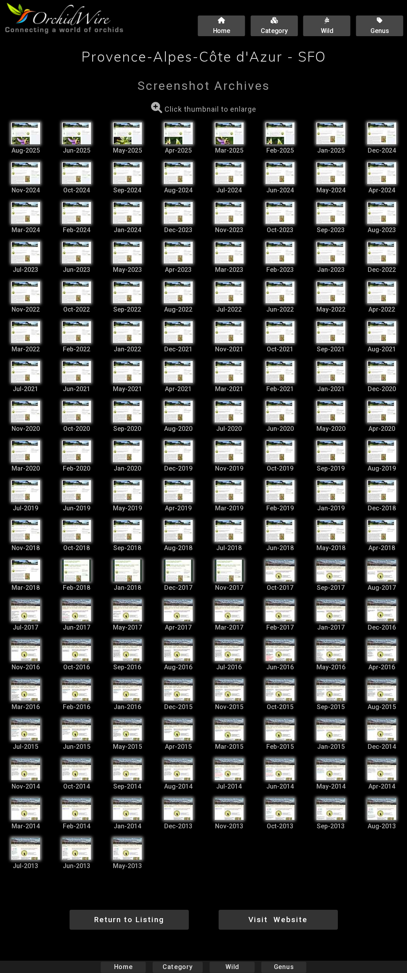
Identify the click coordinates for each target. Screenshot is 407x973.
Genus (284, 967)
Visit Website (278, 919)
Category (178, 967)
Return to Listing (129, 919)
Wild (232, 967)
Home (123, 967)
